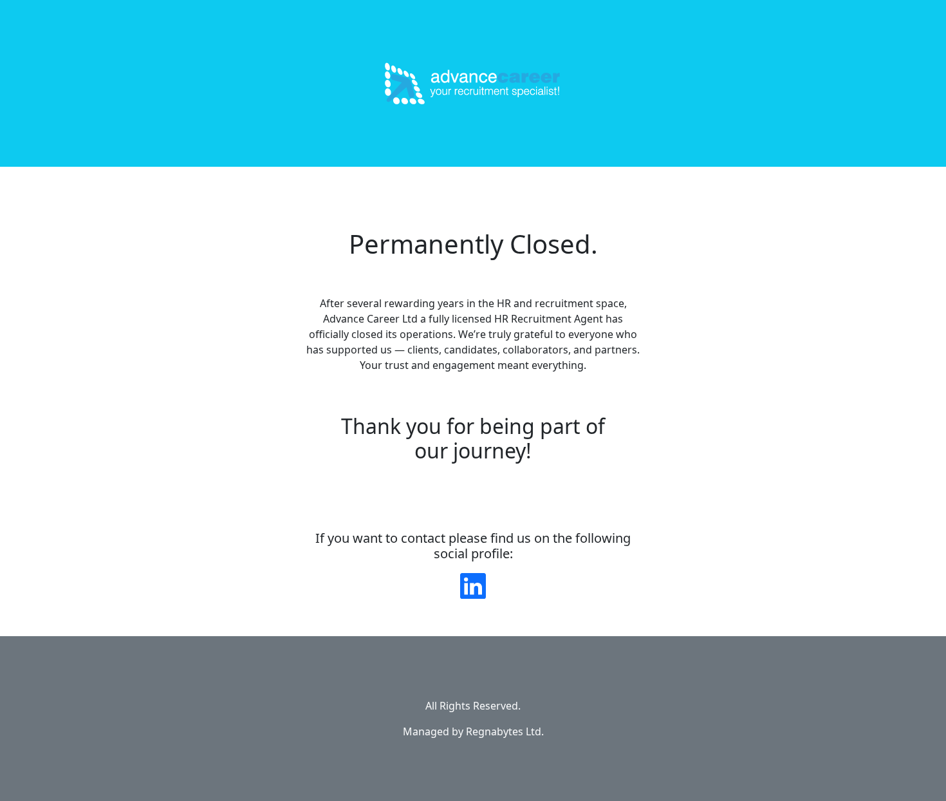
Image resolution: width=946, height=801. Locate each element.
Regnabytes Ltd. (505, 731)
